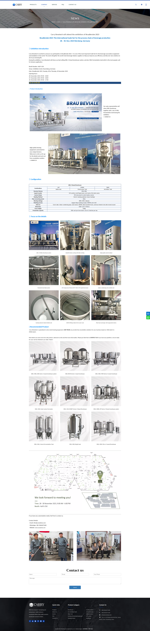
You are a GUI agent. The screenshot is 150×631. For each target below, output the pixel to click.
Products (54, 609)
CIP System (88, 616)
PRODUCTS (33, 4)
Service (54, 614)
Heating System (71, 618)
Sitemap (90, 628)
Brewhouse (70, 609)
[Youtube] (33, 621)
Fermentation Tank (72, 612)
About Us (54, 612)
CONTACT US (72, 4)
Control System (89, 612)
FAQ (63, 4)
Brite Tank (70, 614)
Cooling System (89, 609)
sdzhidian (85, 628)
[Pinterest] (38, 621)
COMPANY (44, 4)
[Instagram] (35, 621)
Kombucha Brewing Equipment (75, 616)
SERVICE (54, 4)
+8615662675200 (105, 610)
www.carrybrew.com (40, 527)
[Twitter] (44, 621)
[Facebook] (30, 621)
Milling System (89, 614)
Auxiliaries (88, 618)
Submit (75, 587)
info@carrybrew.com (106, 615)
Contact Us (55, 618)
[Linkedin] (41, 621)
